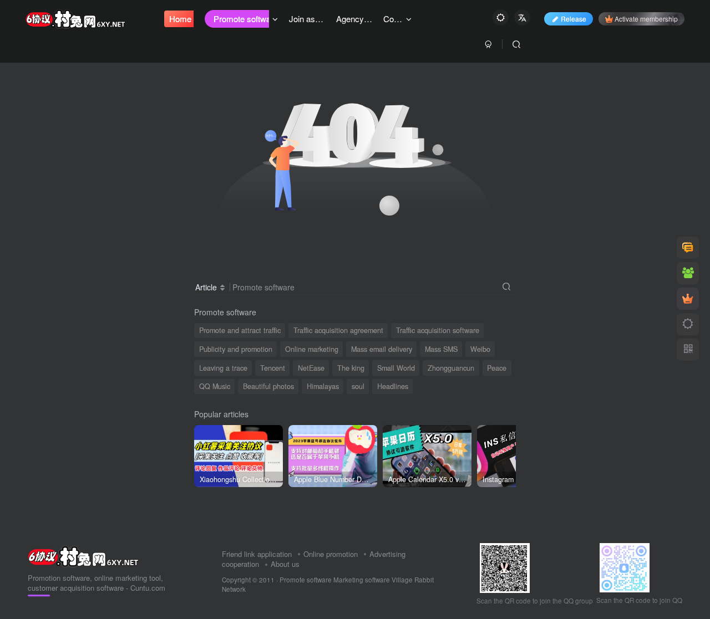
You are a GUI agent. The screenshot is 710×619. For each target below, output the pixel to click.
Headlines (392, 386)
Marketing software (362, 579)
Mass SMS (441, 349)
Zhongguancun (451, 368)
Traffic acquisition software (437, 330)
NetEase (311, 368)
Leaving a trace (223, 368)
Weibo (480, 349)
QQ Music (214, 386)
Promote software (306, 579)
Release (573, 18)
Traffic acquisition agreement (338, 330)
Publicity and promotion (235, 349)
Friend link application (257, 554)
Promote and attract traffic (240, 330)
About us (285, 564)
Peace (496, 368)
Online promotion (330, 554)
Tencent (272, 368)
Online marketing (311, 349)
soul (358, 386)
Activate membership (646, 18)
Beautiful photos (268, 386)
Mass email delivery (381, 349)
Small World (396, 368)
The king (350, 368)
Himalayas (323, 386)
